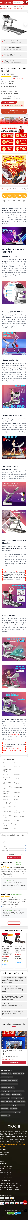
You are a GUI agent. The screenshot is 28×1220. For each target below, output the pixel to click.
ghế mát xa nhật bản (16, 1094)
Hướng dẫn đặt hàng (5, 1168)
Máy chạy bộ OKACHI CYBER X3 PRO (7, 947)
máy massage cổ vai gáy (19, 1101)
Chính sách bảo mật (5, 1175)
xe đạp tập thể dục (5, 1098)
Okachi (2, 1157)
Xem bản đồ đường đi (7, 1059)
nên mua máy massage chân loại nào (9, 1080)
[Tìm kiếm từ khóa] (21, 2)
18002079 (8, 1183)
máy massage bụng (5, 1115)
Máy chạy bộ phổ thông (20, 7)
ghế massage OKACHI (19, 1091)
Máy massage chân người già (7, 1087)
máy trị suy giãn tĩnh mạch (17, 1098)
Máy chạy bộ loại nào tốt (18, 1073)
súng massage (13, 1108)
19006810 (8, 1190)
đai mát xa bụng (4, 1108)
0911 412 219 (7, 1187)
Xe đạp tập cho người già (6, 1091)
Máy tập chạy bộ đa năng (10, 571)
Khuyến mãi (3, 1154)
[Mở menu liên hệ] (25, 1202)
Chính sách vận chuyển (6, 1166)
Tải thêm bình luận (14, 923)
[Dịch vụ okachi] (14, 139)
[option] (14, 24)
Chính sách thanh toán (6, 1177)
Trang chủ (3, 7)
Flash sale (3, 1159)
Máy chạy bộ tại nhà (5, 1094)
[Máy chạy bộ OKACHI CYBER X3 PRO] (8, 939)
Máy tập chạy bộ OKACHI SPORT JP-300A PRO (20, 947)
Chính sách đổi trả (5, 1170)
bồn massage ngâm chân (6, 1101)
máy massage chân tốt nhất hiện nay (9, 1084)
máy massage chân (5, 1105)
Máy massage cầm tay (6, 1073)
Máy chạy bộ (10, 7)
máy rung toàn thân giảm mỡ (18, 1105)
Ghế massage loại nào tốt (6, 1077)
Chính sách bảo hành (6, 1172)
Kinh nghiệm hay (4, 1152)
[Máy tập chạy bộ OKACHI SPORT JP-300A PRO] (20, 939)
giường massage (16, 1112)
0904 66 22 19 (9, 1185)
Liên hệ (2, 1161)
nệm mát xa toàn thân (6, 1112)
